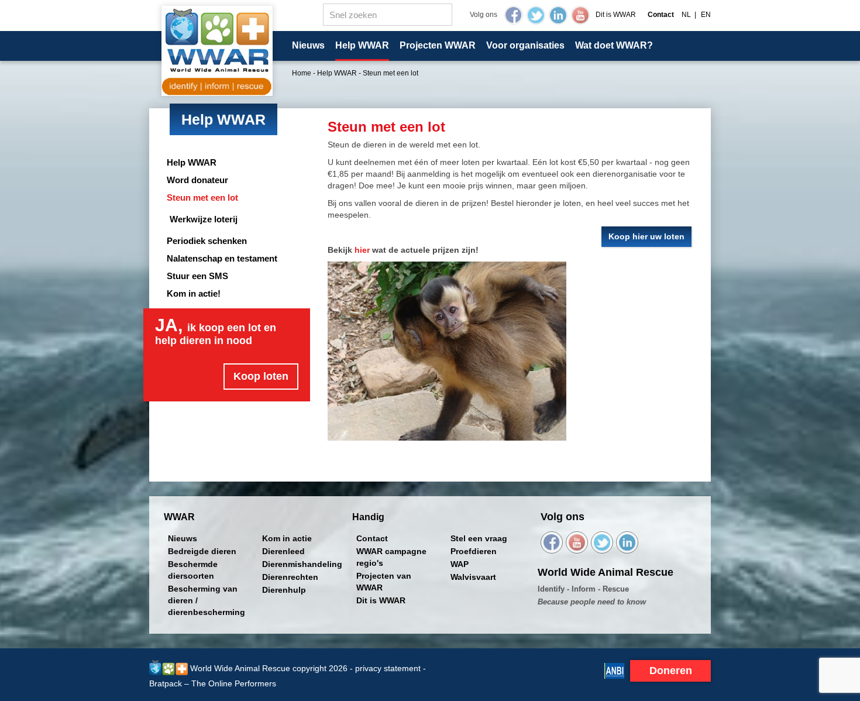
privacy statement (388, 668)
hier (362, 250)
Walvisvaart (473, 577)
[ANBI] (614, 670)
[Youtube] (580, 15)
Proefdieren (473, 551)
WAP (459, 564)
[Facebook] (513, 15)
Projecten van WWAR (383, 581)
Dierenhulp (284, 590)
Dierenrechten (290, 577)
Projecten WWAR (438, 45)
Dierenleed (283, 551)
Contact (372, 538)
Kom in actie (287, 538)
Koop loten (260, 376)
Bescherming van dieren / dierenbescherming (206, 600)
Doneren (670, 670)
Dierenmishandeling (302, 564)
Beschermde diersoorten (193, 569)
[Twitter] (536, 15)
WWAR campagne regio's (391, 557)
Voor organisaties (525, 45)
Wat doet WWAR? (614, 45)
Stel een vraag (478, 538)
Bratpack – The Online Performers (212, 683)
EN (706, 15)
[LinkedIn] (558, 15)
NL (686, 15)
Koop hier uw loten (646, 236)
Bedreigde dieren (202, 551)
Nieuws (308, 45)
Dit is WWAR (616, 15)
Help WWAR (362, 45)
